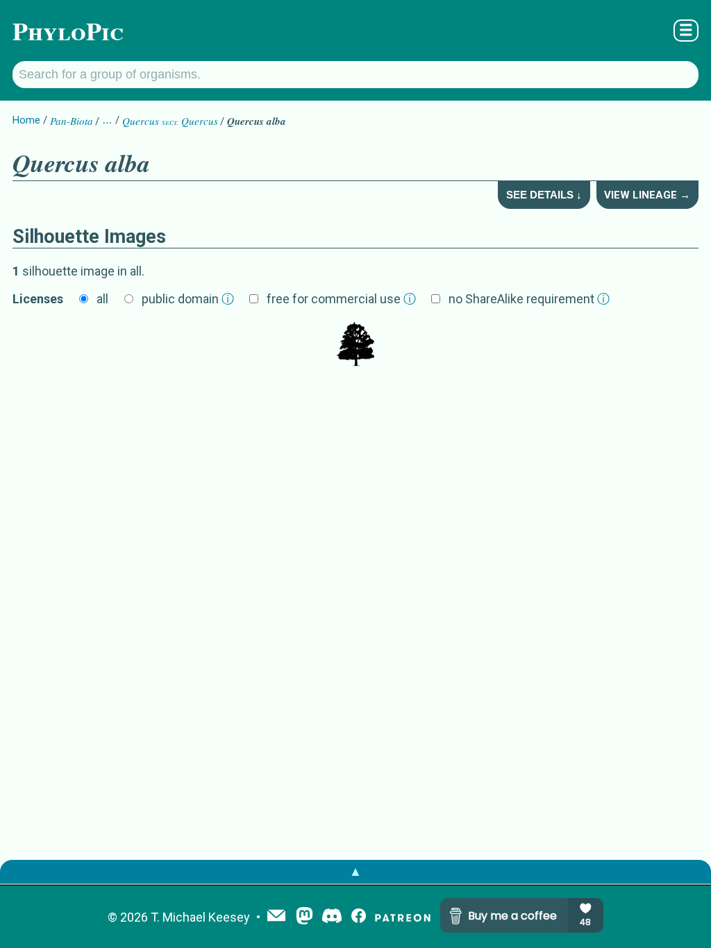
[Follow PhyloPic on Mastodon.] (304, 917)
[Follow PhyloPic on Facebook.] (358, 917)
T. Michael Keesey (200, 917)
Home (26, 120)
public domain (188, 298)
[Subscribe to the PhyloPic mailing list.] (276, 917)
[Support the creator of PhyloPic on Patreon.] (402, 917)
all (102, 298)
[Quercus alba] (355, 345)
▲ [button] (355, 871)
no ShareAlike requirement (529, 298)
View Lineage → (647, 195)
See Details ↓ (544, 195)
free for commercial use (341, 298)
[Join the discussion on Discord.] (332, 917)
